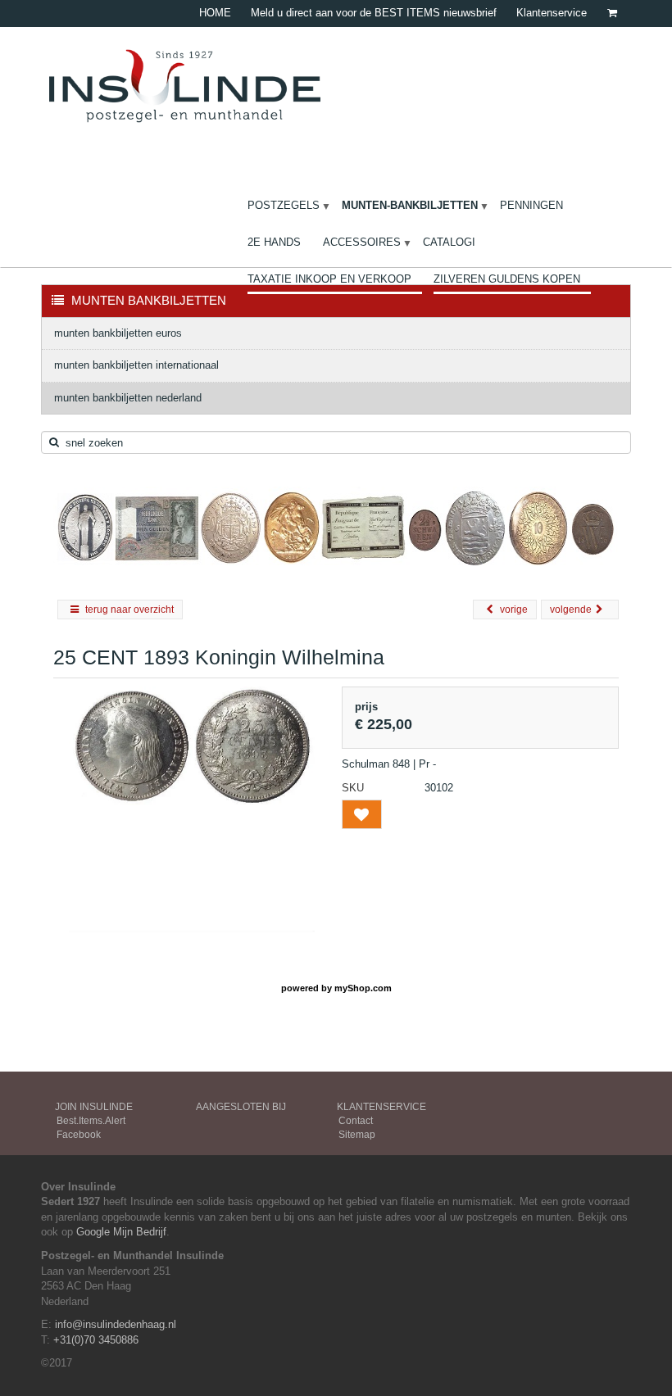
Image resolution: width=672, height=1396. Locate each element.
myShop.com (363, 988)
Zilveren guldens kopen (507, 279)
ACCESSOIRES (362, 242)
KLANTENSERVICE (381, 1107)
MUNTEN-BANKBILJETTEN (410, 205)
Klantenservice (551, 13)
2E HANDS (274, 242)
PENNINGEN (531, 205)
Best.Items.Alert (91, 1120)
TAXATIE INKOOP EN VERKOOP (329, 279)
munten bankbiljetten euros (118, 333)
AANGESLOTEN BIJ (241, 1107)
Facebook (79, 1134)
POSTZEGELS (283, 205)
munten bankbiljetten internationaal (136, 365)
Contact (355, 1120)
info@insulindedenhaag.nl (115, 1324)
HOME (215, 13)
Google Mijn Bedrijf (121, 1232)
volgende (571, 609)
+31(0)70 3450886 (95, 1340)
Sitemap (356, 1134)
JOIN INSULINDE (94, 1107)
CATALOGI (449, 242)
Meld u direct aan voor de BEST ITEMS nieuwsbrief (374, 13)
